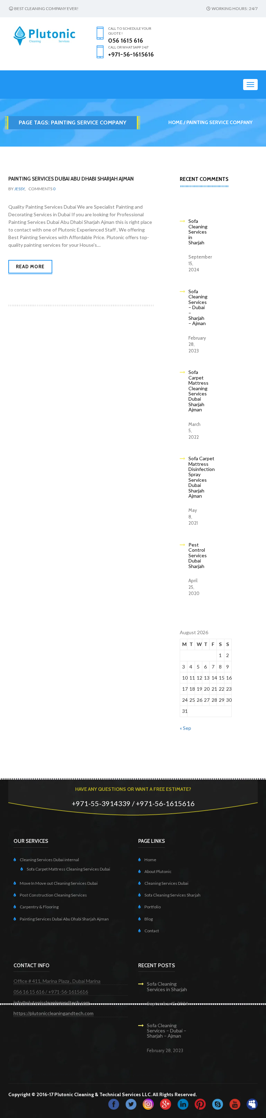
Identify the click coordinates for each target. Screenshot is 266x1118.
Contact (151, 930)
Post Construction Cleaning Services (53, 895)
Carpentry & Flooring (39, 906)
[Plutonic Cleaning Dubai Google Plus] (165, 1104)
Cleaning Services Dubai (166, 883)
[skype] (217, 1104)
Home (175, 122)
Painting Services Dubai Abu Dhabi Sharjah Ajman (71, 179)
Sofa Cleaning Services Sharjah (172, 895)
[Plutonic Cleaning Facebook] (113, 1104)
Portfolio (152, 906)
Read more (30, 266)
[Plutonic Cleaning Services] (148, 1104)
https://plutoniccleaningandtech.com (54, 1013)
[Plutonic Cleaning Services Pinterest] (200, 1104)
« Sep (185, 728)
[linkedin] (182, 1104)
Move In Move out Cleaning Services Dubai (59, 883)
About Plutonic (157, 871)
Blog (148, 919)
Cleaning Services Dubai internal (49, 859)
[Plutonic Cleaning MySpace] (252, 1104)
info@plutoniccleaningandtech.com (52, 1002)
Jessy (19, 188)
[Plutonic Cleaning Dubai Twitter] (130, 1104)
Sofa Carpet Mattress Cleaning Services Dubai (68, 869)
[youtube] (234, 1104)
